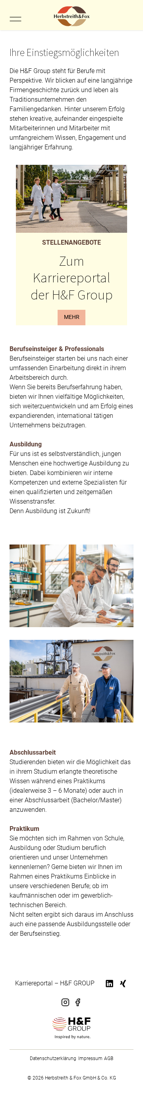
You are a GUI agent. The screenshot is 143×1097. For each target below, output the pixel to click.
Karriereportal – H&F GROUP (55, 983)
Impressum (90, 1058)
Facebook (77, 1007)
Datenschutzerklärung (53, 1058)
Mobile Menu (15, 19)
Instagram (65, 1007)
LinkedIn (110, 988)
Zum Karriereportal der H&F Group (72, 277)
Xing (121, 988)
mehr (71, 317)
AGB (108, 1058)
